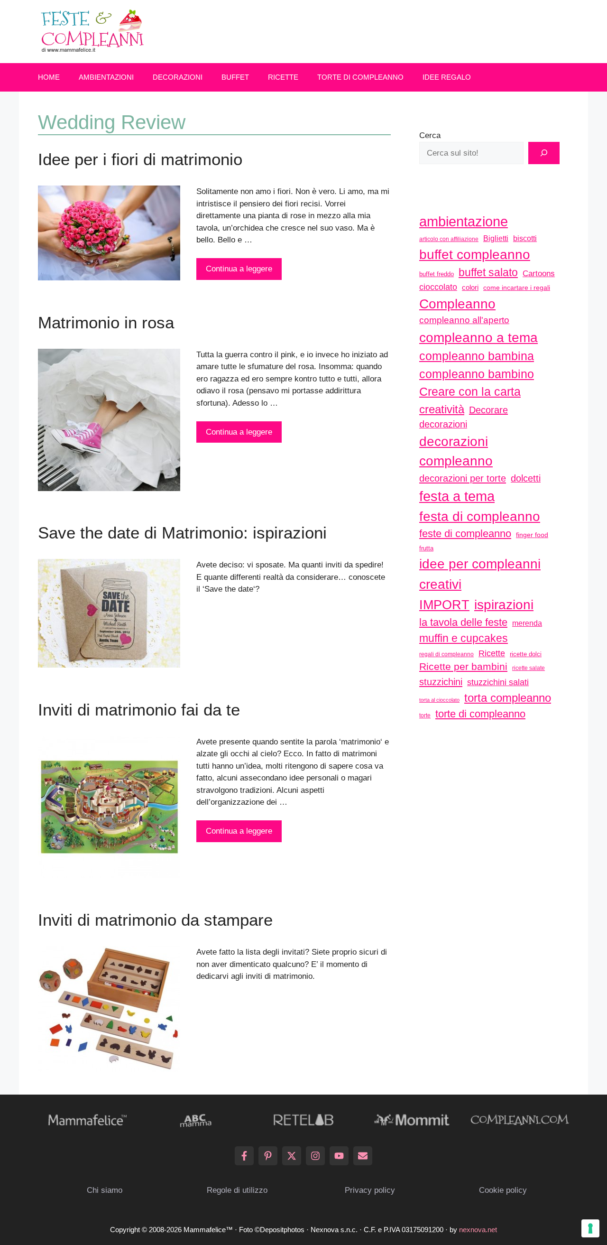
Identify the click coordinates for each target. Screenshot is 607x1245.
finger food (532, 535)
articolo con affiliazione (448, 239)
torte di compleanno (480, 714)
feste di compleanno (465, 533)
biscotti (525, 238)
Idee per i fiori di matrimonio (140, 159)
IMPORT (444, 605)
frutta (426, 548)
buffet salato (488, 272)
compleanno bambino (476, 374)
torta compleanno (507, 697)
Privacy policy (370, 1190)
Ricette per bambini (463, 666)
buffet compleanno (474, 254)
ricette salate (528, 668)
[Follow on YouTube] (339, 1155)
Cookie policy (503, 1190)
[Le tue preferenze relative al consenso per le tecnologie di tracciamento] (590, 1228)
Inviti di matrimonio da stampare (155, 920)
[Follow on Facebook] (244, 1155)
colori (470, 287)
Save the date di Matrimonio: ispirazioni (182, 532)
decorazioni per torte (462, 478)
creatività (441, 409)
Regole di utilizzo (237, 1190)
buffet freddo (436, 274)
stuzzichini (440, 681)
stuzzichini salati (498, 682)
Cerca (430, 135)
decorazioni (443, 424)
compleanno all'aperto (464, 320)
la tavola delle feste (463, 622)
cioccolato (438, 287)
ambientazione (463, 221)
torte (425, 715)
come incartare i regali (516, 287)
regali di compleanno (446, 654)
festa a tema (457, 496)
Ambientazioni (106, 77)
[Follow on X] (291, 1155)
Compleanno (457, 303)
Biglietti (495, 238)
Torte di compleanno (360, 77)
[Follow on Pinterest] (267, 1155)
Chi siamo (104, 1190)
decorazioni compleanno (456, 451)
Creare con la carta (470, 391)
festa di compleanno (479, 516)
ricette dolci (526, 654)
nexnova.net (478, 1230)
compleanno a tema (478, 337)
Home (49, 77)
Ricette (283, 77)
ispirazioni (503, 604)
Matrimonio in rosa (106, 322)
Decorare (488, 410)
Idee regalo (447, 77)
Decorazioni (177, 77)
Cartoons (539, 273)
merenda (527, 623)
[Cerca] (544, 153)
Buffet (235, 77)
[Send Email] (362, 1155)
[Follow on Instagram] (315, 1155)
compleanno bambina (476, 355)
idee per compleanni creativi (480, 574)
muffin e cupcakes (463, 638)
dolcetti (526, 478)
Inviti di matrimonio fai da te (139, 709)
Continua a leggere (239, 268)
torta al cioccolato (439, 700)
